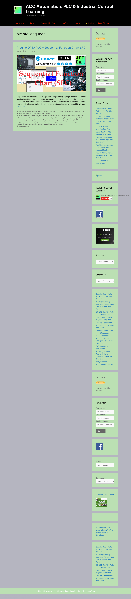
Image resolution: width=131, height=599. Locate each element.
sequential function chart (67, 122)
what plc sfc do (58, 124)
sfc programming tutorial (34, 124)
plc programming (27, 120)
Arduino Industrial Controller (28, 111)
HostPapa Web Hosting (105, 494)
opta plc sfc (66, 118)
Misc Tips (65, 23)
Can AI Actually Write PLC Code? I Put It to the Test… (104, 111)
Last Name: (100, 73)
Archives (99, 462)
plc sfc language (44, 120)
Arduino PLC (54, 111)
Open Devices (21, 113)
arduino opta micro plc (62, 116)
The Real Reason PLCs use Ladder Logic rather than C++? (105, 139)
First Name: (100, 67)
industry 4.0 (52, 118)
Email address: (102, 80)
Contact (77, 23)
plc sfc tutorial (68, 120)
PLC (31, 113)
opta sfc (73, 118)
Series (32, 23)
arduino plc (20, 118)
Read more (21, 106)
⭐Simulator (90, 23)
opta (60, 118)
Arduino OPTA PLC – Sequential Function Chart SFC (51, 47)
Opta (27, 113)
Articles (61, 111)
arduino (52, 116)
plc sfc (36, 120)
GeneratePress (90, 591)
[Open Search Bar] (115, 23)
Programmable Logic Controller (27, 122)
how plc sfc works (38, 118)
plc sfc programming (56, 120)
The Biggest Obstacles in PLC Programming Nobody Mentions (104, 147)
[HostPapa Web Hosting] (101, 506)
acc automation (44, 116)
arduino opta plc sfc (77, 116)
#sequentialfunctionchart (27, 116)
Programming (19, 23)
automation (28, 118)
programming (41, 122)
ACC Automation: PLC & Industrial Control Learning (69, 9)
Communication (69, 111)
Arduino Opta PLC (43, 111)
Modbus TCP (79, 111)
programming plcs (53, 122)
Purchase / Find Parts (48, 23)
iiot (46, 118)
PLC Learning (46, 113)
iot (57, 118)
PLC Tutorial (78, 120)
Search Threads (103, 23)
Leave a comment (24, 126)
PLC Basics (37, 113)
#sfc (36, 116)
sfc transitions (47, 124)
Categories (100, 478)
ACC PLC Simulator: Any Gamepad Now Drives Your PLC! (105, 155)
